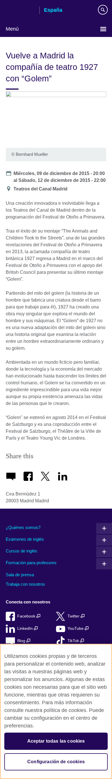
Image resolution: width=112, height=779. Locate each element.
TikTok (73, 641)
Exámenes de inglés (25, 539)
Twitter (74, 616)
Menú (12, 29)
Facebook (26, 616)
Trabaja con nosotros (25, 584)
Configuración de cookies (56, 761)
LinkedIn (25, 628)
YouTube (76, 628)
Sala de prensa (20, 574)
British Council (20, 10)
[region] (56, 711)
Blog (21, 641)
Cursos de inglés (21, 550)
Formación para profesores (31, 562)
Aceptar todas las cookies (56, 741)
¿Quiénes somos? (23, 527)
